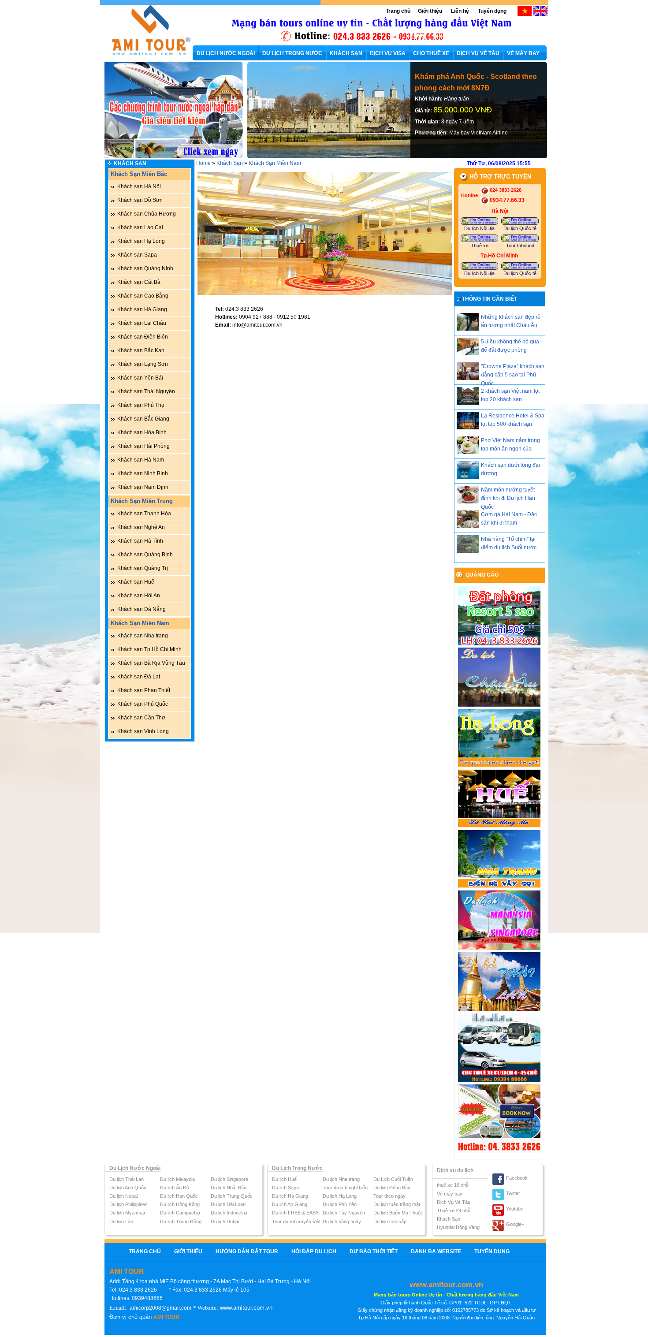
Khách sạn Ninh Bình (142, 473)
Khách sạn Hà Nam (140, 460)
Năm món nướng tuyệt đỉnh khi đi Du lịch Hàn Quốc (508, 498)
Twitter (513, 1193)
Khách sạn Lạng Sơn (142, 364)
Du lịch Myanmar (127, 1212)
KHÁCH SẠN (346, 53)
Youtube (514, 1208)
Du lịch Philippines (128, 1204)
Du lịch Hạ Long (340, 1196)
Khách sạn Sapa (137, 255)
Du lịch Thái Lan (126, 1179)
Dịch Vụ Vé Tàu (453, 1202)
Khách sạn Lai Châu (141, 323)
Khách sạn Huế (135, 582)
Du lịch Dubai (225, 1221)
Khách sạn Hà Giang (142, 309)
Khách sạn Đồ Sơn (140, 200)
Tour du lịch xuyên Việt (296, 1221)
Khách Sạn (130, 163)
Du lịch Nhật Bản (228, 1187)
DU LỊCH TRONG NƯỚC (292, 53)
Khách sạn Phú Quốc (142, 704)
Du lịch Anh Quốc (127, 1187)
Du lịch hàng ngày (342, 1221)
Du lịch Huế (284, 1179)
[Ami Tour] (146, 54)
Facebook (517, 1178)
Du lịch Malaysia (177, 1179)
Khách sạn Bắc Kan (140, 350)
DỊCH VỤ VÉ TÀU (478, 53)
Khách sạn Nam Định (142, 487)
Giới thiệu (430, 11)
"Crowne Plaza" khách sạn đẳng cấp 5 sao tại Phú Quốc (512, 374)
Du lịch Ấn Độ (174, 1187)
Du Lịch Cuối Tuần (393, 1179)
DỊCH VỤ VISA (388, 53)
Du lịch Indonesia (229, 1212)
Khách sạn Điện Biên (142, 337)
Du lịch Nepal (123, 1196)
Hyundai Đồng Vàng (458, 1227)
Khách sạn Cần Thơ (141, 718)
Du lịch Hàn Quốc (179, 1196)
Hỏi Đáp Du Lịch (313, 1251)
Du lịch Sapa (285, 1187)
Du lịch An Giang (289, 1204)
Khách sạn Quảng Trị (142, 568)
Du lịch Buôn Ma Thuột (397, 1212)
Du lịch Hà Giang (290, 1196)
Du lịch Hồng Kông (180, 1204)
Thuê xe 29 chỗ (453, 1210)
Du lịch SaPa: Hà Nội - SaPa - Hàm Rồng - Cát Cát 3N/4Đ (472, 82)
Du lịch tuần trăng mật (396, 1204)
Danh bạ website (436, 1251)
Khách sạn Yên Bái (140, 378)
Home (203, 163)
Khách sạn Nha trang (142, 636)
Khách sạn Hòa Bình (142, 432)
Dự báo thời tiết (374, 1251)
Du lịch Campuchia (180, 1212)
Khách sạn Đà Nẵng (141, 609)
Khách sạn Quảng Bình (145, 554)
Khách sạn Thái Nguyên (146, 391)
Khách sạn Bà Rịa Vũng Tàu (151, 663)
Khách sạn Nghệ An (141, 527)
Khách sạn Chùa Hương (146, 214)
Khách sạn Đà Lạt (138, 677)
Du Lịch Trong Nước (297, 1168)
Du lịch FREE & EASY (295, 1212)
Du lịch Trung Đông (180, 1221)
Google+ (515, 1224)
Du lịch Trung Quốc (232, 1196)
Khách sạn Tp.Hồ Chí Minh (149, 649)
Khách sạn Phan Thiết (143, 690)
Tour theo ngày (389, 1196)
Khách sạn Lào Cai (140, 227)
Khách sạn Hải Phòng (143, 446)
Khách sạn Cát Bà (138, 282)
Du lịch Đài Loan (228, 1204)
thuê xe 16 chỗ (453, 1185)
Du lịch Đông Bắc (391, 1187)
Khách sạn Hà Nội (139, 186)
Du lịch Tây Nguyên (344, 1212)
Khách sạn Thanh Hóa (144, 513)
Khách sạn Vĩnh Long (143, 731)
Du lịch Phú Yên (340, 1204)
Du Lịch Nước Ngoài (134, 1168)
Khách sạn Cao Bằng (142, 296)
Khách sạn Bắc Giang (143, 419)
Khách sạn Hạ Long (141, 241)
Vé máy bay (449, 1193)
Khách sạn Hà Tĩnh (140, 541)
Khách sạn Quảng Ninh (145, 268)
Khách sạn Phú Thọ (140, 405)
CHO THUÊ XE (431, 53)
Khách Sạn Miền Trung (142, 501)
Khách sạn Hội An (138, 595)
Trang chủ (398, 11)
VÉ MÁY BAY (523, 53)
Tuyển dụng (492, 11)
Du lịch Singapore (229, 1179)
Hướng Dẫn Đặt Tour (247, 1251)
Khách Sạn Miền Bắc (139, 174)
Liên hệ (460, 11)
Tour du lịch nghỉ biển (345, 1187)
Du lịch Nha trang (341, 1179)
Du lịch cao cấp (389, 1221)
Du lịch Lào (121, 1221)
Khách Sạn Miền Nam (140, 623)
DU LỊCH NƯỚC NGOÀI (226, 53)
